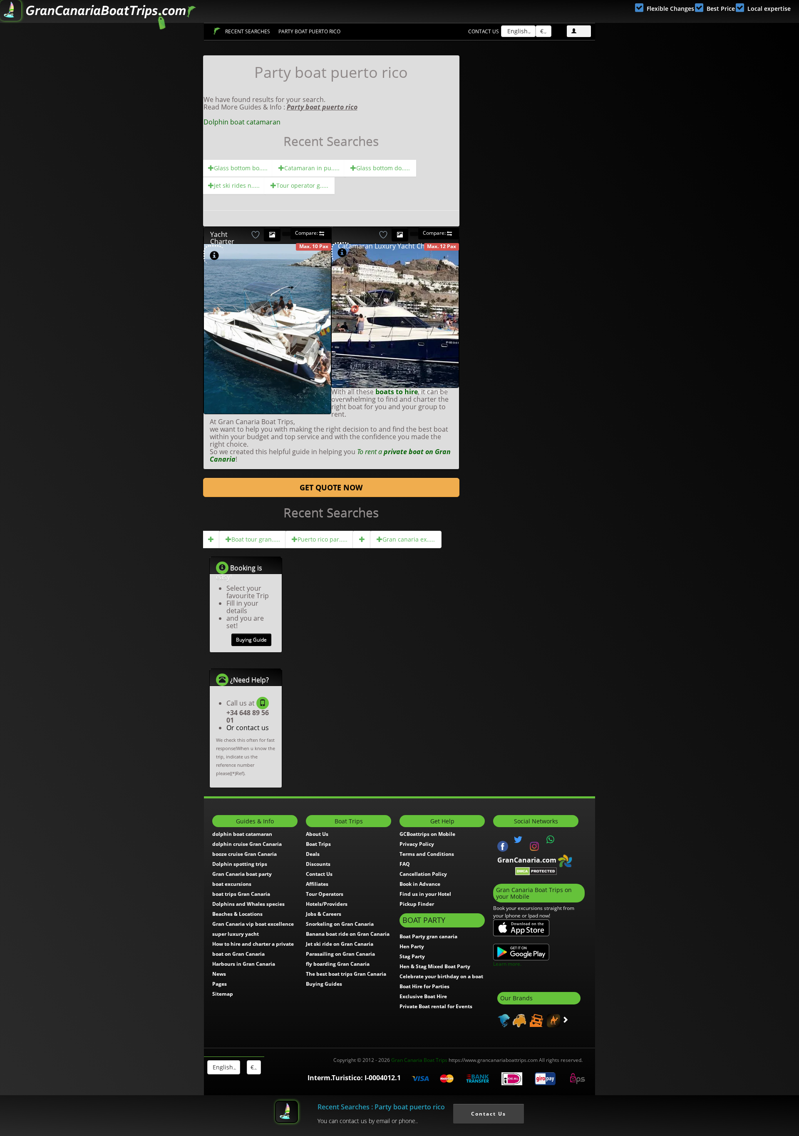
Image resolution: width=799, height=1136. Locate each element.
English (517, 31)
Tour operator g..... (302, 185)
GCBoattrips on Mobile (427, 834)
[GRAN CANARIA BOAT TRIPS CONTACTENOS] (550, 839)
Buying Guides (324, 983)
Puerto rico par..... (322, 539)
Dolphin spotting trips (239, 864)
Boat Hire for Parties (424, 986)
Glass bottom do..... (383, 168)
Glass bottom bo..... (241, 168)
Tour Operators (324, 893)
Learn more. (507, 963)
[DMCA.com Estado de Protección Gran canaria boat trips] (536, 870)
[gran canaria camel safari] (552, 1019)
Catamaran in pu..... (312, 168)
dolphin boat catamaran (242, 834)
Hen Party (412, 946)
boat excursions (231, 883)
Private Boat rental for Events (436, 1006)
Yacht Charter (222, 238)
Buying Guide (251, 639)
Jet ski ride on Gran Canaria (339, 943)
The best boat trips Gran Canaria (346, 973)
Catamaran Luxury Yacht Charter (389, 246)
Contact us (483, 31)
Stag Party (412, 956)
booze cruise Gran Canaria (244, 854)
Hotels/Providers (326, 903)
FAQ (405, 864)
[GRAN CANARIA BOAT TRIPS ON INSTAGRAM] (534, 845)
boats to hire (396, 391)
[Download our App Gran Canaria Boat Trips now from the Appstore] (521, 927)
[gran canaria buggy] (518, 1019)
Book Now (285, 283)
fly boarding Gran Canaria (338, 963)
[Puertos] (211, 539)
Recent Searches (247, 31)
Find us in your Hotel (425, 893)
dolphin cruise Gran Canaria (247, 844)
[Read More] (320, 406)
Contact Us (319, 873)
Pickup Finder (417, 903)
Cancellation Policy (423, 873)
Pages (219, 983)
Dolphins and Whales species (248, 903)
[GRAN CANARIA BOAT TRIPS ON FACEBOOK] (502, 845)
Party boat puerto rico (309, 31)
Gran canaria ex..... (408, 539)
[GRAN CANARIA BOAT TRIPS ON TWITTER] (518, 839)
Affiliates (317, 883)
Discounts (318, 864)
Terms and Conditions (427, 854)
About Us (317, 834)
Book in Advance (420, 883)
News (219, 973)
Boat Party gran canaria (428, 936)
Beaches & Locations (237, 913)
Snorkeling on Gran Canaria (340, 923)
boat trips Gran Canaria (241, 893)
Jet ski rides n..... (237, 185)
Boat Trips (216, 31)
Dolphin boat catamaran (241, 122)
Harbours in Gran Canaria (243, 963)
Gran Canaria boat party (242, 873)
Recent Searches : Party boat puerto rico (381, 1106)
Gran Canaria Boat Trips (419, 1060)
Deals (313, 854)
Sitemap (222, 993)
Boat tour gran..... (255, 539)
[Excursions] (362, 539)
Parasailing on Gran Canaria (340, 953)
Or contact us (247, 727)
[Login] (579, 31)
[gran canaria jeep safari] (535, 1019)
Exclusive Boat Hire (423, 996)
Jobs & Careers (323, 913)
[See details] (214, 256)
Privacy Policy (417, 844)
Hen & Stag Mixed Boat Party (435, 966)
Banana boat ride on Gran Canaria (348, 933)
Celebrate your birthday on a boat (441, 976)
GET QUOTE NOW (331, 487)
